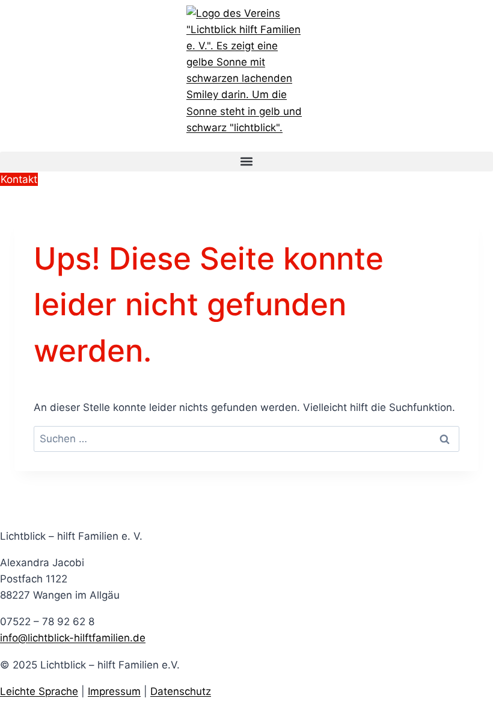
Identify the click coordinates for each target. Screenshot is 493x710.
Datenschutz (180, 691)
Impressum (114, 691)
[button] (246, 161)
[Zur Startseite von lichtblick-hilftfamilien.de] (246, 71)
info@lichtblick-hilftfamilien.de (72, 638)
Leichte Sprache (39, 691)
